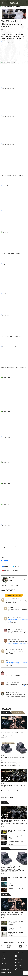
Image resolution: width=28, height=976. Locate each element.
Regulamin (3, 963)
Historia (3, 958)
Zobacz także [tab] (5, 712)
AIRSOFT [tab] (4, 802)
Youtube (19, 959)
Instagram (20, 968)
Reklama (3, 8)
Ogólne (14, 20)
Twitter (19, 962)
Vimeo (19, 965)
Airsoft (8, 20)
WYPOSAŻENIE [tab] (5, 894)
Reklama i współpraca (6, 961)
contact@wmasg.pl (6, 972)
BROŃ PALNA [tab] (5, 848)
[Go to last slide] (1, 946)
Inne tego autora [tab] (17, 712)
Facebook (20, 956)
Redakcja (3, 956)
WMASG (2, 20)
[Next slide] (26, 946)
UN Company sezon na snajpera (9, 21)
